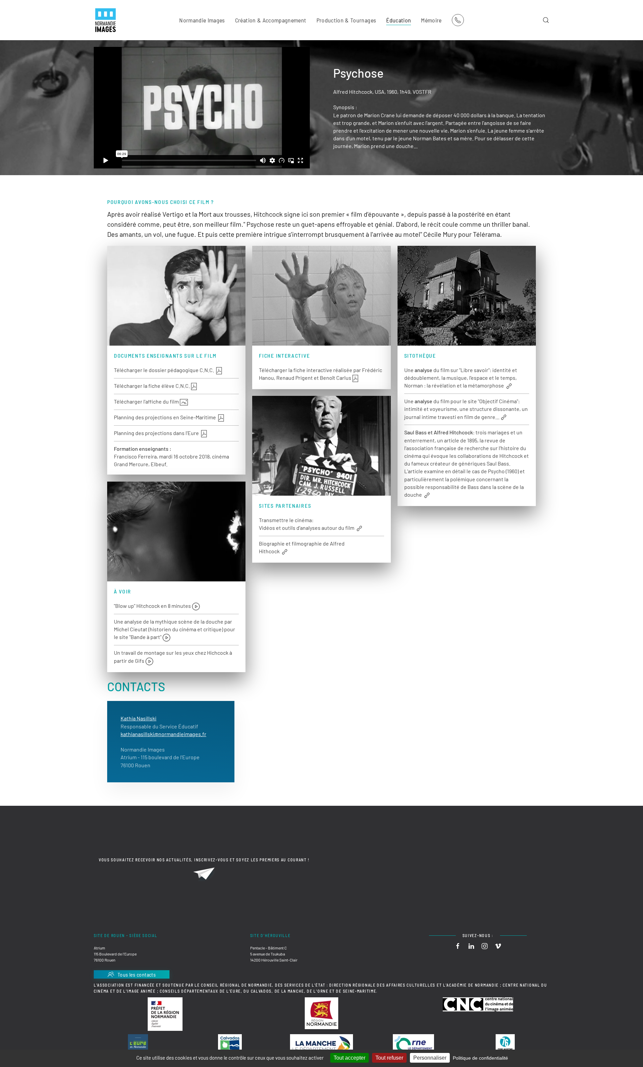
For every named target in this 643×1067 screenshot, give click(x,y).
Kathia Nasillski (138, 718)
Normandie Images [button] (202, 20)
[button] (546, 20)
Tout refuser (389, 1058)
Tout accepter (349, 1058)
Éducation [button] (398, 20)
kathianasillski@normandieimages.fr (163, 734)
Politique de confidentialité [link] (480, 1058)
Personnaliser (429, 1058)
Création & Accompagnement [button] (270, 20)
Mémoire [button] (431, 20)
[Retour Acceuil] (105, 20)
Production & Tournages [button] (346, 20)
